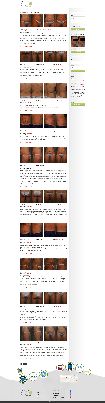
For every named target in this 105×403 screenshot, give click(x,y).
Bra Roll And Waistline (60, 100)
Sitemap (64, 401)
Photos (38, 394)
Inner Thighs (58, 204)
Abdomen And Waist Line (45, 29)
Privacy (61, 401)
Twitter (73, 393)
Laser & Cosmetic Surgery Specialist (29, 4)
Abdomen (57, 272)
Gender (72, 65)
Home (38, 390)
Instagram (74, 395)
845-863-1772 (56, 393)
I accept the (76, 26)
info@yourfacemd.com (58, 397)
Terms (58, 401)
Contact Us (39, 397)
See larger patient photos (26, 46)
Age (71, 59)
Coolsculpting (28, 30)
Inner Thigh (58, 64)
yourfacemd (47, 401)
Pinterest (74, 397)
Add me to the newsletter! (76, 24)
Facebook (74, 390)
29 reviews (82, 80)
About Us (39, 392)
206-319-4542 (56, 395)
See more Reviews (78, 104)
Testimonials (40, 396)
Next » (24, 364)
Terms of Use (77, 26)
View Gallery (78, 51)
